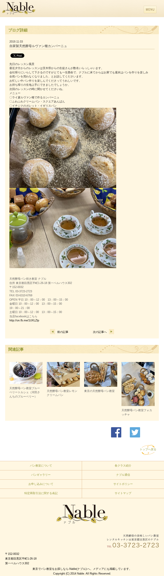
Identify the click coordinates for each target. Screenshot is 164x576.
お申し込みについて (40, 484)
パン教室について (41, 465)
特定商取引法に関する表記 (41, 493)
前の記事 (62, 332)
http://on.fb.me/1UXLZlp (24, 320)
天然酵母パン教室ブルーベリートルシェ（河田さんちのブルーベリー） (24, 392)
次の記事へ (100, 332)
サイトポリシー (123, 484)
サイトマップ (123, 493)
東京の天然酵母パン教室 (99, 391)
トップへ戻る (148, 449)
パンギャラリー (41, 474)
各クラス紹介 (123, 465)
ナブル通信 (123, 474)
